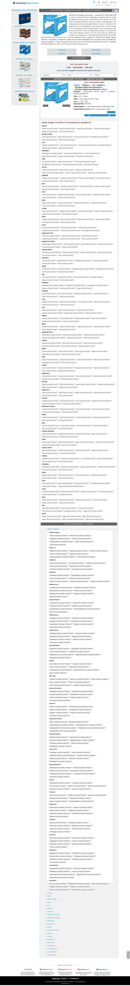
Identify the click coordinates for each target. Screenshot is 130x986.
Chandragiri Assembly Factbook (60, 752)
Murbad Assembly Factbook (69, 346)
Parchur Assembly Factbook (59, 554)
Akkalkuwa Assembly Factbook (51, 178)
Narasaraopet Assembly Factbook (81, 771)
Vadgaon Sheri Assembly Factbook (93, 511)
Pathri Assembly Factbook (65, 461)
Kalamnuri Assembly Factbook (102, 327)
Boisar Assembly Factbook (49, 368)
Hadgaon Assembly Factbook (68, 327)
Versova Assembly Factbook (90, 239)
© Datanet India (65, 983)
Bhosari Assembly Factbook (68, 219)
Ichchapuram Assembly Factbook (85, 588)
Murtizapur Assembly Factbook (51, 189)
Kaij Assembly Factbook (96, 277)
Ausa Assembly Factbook (49, 294)
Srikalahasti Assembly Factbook (82, 826)
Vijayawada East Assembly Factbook (89, 874)
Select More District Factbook (99, 115)
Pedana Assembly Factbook (79, 697)
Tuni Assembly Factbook (58, 862)
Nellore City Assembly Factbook (79, 682)
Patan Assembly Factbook (106, 492)
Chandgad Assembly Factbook (50, 401)
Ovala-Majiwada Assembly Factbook (73, 164)
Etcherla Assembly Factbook (59, 740)
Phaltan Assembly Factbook (50, 503)
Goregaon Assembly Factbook (50, 239)
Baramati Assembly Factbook (50, 318)
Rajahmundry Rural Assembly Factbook (88, 655)
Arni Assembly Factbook (49, 261)
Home (86, 115)
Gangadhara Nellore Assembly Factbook (63, 755)
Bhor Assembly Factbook (67, 318)
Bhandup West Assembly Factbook (52, 335)
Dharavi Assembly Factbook (89, 244)
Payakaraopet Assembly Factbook (61, 624)
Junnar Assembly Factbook (103, 219)
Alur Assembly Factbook (76, 563)
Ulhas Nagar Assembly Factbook (91, 230)
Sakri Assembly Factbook (103, 178)
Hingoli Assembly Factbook (85, 327)
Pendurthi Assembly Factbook (83, 624)
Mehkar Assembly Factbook (50, 387)
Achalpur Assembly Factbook (50, 129)
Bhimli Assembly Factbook (58, 722)
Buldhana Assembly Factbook (50, 384)
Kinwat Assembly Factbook (50, 329)
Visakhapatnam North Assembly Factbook (63, 728)
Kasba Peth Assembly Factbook (51, 508)
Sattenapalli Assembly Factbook (84, 774)
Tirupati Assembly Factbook (80, 829)
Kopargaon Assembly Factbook (66, 195)
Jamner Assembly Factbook (85, 360)
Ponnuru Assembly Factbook (81, 841)
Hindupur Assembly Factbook (83, 807)
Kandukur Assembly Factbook (80, 679)
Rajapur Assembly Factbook (99, 434)
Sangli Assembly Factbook (49, 486)
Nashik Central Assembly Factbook (85, 442)
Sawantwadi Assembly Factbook (69, 437)
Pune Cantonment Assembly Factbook (52, 511)
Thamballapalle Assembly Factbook (83, 890)
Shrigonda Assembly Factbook (84, 156)
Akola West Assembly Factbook (70, 186)
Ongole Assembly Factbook (59, 801)
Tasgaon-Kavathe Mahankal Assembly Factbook (71, 486)
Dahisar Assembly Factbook (84, 376)
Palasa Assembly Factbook (83, 591)
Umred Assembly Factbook (66, 478)
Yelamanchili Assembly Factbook (60, 627)
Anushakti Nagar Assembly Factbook (52, 244)
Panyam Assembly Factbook (79, 581)
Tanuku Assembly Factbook (84, 542)
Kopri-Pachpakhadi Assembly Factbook (85, 162)
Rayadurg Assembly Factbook (82, 636)
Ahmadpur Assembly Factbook (50, 145)
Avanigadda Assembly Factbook (60, 691)
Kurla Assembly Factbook (83, 409)
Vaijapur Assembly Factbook (85, 288)
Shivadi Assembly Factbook (50, 395)
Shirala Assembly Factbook (50, 470)
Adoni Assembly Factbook (58, 563)
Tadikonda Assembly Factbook (81, 844)
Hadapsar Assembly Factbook (85, 219)
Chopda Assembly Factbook (68, 360)
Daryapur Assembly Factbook (102, 129)
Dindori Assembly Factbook (67, 417)
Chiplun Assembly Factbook (50, 434)
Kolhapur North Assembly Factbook (102, 401)
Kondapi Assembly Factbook (59, 798)
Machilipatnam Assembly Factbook (81, 694)
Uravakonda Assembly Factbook (60, 642)
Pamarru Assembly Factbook (59, 697)
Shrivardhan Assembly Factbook (66, 206)
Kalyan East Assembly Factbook (88, 228)
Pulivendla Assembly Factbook (60, 716)
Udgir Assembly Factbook (66, 148)
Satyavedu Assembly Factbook (60, 826)
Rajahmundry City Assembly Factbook (62, 655)
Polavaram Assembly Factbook (60, 789)
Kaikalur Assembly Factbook (77, 786)
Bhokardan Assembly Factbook (68, 302)
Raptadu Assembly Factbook (59, 816)
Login (98, 2)
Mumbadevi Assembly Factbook (103, 393)
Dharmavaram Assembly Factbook (61, 807)
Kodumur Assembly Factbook (96, 563)
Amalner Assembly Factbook (50, 211)
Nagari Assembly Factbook (59, 758)
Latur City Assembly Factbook (68, 145)
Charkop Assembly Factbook (67, 376)
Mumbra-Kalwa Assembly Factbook (71, 230)
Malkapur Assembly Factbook (102, 360)
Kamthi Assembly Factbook (66, 475)
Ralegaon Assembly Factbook (100, 450)
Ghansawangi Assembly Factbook (70, 459)
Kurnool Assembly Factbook (59, 566)
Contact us (113, 2)
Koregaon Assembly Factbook (89, 492)
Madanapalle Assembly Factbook (79, 884)
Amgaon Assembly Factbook (66, 137)
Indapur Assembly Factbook (99, 318)
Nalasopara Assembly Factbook (84, 368)
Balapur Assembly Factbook (103, 186)
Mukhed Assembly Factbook (83, 351)
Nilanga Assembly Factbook (50, 148)
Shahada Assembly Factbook (50, 181)
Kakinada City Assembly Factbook (83, 853)
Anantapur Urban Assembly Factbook (62, 633)
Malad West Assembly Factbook (70, 379)
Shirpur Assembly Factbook (67, 181)
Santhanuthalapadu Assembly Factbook (63, 557)
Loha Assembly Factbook (104, 145)
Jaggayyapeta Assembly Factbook (61, 868)
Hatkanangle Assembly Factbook (51, 467)
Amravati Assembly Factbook (68, 129)
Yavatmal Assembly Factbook (67, 453)
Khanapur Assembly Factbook (65, 483)
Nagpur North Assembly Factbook (92, 516)
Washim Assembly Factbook (50, 453)
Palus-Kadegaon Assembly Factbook (100, 483)
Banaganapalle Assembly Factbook (83, 575)
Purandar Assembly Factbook (71, 321)
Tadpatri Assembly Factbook (82, 639)
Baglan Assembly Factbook (50, 310)
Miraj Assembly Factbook (82, 483)
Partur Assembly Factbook (49, 461)
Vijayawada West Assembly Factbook (62, 877)
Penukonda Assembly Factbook (60, 813)
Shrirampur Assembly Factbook (67, 197)
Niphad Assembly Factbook (49, 420)
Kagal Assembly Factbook (67, 401)
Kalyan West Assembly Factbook (51, 346)
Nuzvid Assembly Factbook (97, 786)
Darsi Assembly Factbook (58, 795)
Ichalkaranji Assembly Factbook (70, 467)
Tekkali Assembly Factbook (59, 597)
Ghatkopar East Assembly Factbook (73, 335)
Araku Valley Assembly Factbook (61, 664)
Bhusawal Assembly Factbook (50, 360)
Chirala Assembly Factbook (99, 551)
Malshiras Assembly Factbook (84, 500)
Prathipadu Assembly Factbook (60, 844)
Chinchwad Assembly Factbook (51, 426)
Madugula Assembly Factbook (60, 621)
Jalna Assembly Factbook (85, 302)
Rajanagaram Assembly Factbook (61, 658)
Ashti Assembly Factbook (49, 277)
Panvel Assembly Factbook (100, 426)
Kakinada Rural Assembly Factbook (61, 856)
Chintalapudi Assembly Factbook (60, 783)
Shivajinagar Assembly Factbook (73, 511)
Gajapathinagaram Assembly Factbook (82, 740)
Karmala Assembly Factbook (50, 500)
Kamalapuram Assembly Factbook (80, 710)
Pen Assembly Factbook (49, 206)
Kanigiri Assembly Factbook (97, 795)
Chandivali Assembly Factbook (50, 409)
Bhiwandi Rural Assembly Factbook (72, 343)
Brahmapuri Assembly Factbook (100, 137)
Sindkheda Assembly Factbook (93, 313)
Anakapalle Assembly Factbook (60, 618)
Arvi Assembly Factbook (49, 269)
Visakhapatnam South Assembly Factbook (92, 728)
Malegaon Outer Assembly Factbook (74, 313)
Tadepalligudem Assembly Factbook (62, 542)
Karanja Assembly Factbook (66, 450)
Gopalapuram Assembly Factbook (82, 649)
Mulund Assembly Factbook (75, 338)
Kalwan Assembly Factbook (84, 417)
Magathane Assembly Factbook (51, 379)
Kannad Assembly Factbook (68, 288)
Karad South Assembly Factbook (70, 492)
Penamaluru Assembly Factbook (60, 700)
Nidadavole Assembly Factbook (79, 652)
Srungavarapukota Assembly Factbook (62, 725)
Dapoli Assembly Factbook (65, 203)
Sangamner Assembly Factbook (102, 195)
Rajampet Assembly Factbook (80, 887)
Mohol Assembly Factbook (67, 170)
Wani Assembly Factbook (49, 263)
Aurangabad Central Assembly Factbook (53, 285)
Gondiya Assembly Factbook (88, 252)
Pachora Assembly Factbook (70, 214)
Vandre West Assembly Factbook (51, 412)
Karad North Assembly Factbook (51, 492)
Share (116, 10)
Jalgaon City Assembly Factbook (104, 211)
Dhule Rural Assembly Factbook (85, 310)
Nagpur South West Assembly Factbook (73, 519)
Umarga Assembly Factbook (67, 296)
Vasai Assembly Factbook (49, 371)
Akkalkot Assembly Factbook (50, 170)
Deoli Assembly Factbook (64, 269)
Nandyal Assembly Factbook (59, 581)
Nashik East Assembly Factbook (105, 442)
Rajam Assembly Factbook (80, 743)
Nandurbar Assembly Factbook (69, 178)
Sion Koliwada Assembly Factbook (51, 247)
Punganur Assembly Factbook (59, 887)
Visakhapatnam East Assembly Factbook (89, 725)
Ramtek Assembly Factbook (99, 475)
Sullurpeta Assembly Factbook (60, 829)
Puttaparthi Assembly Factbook (82, 813)
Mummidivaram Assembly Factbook (61, 609)
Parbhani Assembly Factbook (105, 459)
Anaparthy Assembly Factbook (60, 649)
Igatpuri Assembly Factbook (66, 442)
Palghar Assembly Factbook (102, 368)
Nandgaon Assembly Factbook (101, 417)
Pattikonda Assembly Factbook (60, 569)
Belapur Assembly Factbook (65, 162)
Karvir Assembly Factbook (83, 401)
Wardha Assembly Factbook (66, 272)
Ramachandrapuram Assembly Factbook (87, 609)
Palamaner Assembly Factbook (79, 758)
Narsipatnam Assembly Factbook (82, 621)
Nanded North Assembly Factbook (51, 354)
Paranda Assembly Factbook (101, 294)
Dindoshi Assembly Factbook (90, 236)
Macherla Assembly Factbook (59, 771)
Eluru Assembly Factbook (58, 786)
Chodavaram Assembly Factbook (83, 618)
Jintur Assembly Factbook (88, 459)
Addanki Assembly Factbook (59, 551)
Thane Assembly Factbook (91, 164)
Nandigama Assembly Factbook (60, 871)
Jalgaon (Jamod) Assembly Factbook (86, 384)
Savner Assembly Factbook (50, 478)
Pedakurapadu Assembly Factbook (61, 774)
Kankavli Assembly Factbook (67, 434)
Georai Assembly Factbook (80, 277)
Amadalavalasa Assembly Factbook (61, 588)
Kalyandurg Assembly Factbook (60, 636)
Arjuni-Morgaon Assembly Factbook (52, 252)
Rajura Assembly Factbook (101, 261)
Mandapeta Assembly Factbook (82, 606)
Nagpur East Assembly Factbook (72, 516)
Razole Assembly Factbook (59, 612)
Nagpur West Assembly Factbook (95, 519)
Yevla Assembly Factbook (66, 420)
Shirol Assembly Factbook (66, 470)
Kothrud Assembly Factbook (69, 508)
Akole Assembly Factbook (49, 195)
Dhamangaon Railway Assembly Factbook (83, 269)
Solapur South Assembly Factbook (97, 173)
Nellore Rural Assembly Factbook (61, 685)
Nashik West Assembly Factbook (51, 445)
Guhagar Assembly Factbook (82, 203)
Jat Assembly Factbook (49, 483)
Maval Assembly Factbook (84, 426)
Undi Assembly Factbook (58, 545)
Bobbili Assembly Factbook (59, 737)
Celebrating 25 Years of (60, 978)
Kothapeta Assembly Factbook (60, 606)
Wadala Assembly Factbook (70, 247)
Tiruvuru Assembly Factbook (81, 871)
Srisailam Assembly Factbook (100, 581)
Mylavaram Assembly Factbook (83, 868)
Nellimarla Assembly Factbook (60, 743)
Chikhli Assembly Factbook (67, 384)
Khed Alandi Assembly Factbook (51, 222)
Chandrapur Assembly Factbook (83, 261)
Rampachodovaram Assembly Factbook (87, 670)
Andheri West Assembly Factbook (71, 236)
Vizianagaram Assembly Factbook (61, 746)
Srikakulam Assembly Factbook (83, 594)
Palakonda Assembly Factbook (79, 667)
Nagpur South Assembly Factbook (51, 519)
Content (45, 106)
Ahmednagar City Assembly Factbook (52, 153)
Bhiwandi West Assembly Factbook (93, 343)
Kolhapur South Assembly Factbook (52, 404)
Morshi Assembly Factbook (50, 272)
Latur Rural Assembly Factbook (87, 145)
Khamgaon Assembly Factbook (106, 384)
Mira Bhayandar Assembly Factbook (52, 164)
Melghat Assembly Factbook (50, 131)
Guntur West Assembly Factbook (83, 838)
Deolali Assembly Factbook (49, 442)
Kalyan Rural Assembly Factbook (51, 230)
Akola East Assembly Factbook (51, 186)
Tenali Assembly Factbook (59, 847)
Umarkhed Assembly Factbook (67, 329)
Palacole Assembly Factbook (82, 539)
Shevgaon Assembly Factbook (66, 156)
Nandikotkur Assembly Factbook (79, 578)
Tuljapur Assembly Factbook (50, 296)
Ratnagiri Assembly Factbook (50, 437)
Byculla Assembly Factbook (50, 393)
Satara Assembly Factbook (50, 494)
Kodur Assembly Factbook (58, 884)
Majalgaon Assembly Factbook (50, 280)
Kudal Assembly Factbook (83, 434)
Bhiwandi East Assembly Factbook (52, 343)
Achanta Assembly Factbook (59, 536)
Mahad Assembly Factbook (99, 203)
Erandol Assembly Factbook (86, 211)
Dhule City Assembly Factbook (67, 310)
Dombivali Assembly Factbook (69, 228)
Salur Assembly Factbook (58, 673)
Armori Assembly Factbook (82, 137)
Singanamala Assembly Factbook (60, 639)
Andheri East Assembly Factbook (51, 236)
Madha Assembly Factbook (67, 500)
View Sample (66, 106)
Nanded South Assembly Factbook (71, 354)
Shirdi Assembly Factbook (49, 197)
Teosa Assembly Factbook (66, 131)
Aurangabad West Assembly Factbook (98, 285)
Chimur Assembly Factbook (50, 140)
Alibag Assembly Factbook (49, 203)
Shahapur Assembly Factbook (86, 346)
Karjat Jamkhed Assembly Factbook (74, 153)
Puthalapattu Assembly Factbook (61, 761)
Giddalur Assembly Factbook (77, 795)
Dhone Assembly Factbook (59, 578)
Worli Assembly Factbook (66, 395)
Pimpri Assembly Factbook (49, 428)
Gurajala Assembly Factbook (82, 768)
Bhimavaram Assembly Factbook (81, 536)
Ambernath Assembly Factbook (51, 228)
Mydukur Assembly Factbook (59, 713)
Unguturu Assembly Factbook (81, 789)
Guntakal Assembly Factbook (85, 633)
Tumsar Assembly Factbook (66, 255)
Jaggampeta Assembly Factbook (60, 853)
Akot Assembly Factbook (87, 186)
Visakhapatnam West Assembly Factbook (63, 731)
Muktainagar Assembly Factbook (51, 362)
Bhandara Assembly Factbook (71, 252)
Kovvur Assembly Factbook (59, 652)
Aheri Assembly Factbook (49, 137)
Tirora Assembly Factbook (49, 255)
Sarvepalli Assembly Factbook (78, 823)
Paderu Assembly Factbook (59, 667)
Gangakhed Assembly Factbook (51, 459)
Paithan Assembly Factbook (102, 302)
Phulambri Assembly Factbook (50, 305)
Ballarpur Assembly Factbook (65, 261)
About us (105, 2)
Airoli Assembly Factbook (49, 162)
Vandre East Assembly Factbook (101, 409)
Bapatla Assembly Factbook (79, 551)
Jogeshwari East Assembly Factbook (70, 239)
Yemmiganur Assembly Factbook (82, 569)
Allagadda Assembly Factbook (60, 575)
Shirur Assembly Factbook (68, 222)
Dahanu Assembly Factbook (66, 368)
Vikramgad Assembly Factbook (66, 371)
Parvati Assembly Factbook (86, 508)
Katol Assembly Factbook (82, 475)
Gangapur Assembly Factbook (50, 288)
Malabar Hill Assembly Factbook (84, 393)
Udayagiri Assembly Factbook (83, 685)
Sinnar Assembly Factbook (69, 445)
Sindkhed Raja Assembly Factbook (68, 387)
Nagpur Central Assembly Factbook (52, 516)
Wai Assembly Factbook (65, 494)
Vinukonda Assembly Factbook (60, 777)
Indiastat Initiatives (65, 965)
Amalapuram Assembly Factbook (61, 603)
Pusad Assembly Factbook (82, 450)
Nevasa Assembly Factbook (84, 195)
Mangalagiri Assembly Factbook (60, 841)
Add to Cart (111, 112)
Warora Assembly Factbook (65, 263)
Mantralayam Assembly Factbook (81, 566)
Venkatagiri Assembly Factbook (60, 832)
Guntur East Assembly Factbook (60, 838)
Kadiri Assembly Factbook (58, 810)
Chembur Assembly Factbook (72, 244)
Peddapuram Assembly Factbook (85, 856)
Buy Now (112, 115)
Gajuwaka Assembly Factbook (79, 722)
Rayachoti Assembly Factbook (60, 890)
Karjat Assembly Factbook (68, 426)
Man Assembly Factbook (101, 500)
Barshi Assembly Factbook (65, 294)
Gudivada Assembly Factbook (59, 694)
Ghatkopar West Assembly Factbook (94, 335)
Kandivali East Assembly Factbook (102, 376)
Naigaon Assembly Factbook (100, 351)
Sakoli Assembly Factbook (105, 252)
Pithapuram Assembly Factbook (60, 859)
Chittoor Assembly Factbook (81, 752)
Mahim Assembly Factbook (105, 244)
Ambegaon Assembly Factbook (50, 219)
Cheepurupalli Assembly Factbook (80, 737)
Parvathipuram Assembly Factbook (61, 670)
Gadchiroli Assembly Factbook (67, 140)
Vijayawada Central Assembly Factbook (63, 874)
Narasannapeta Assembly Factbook (61, 591)
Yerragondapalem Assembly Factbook (81, 801)
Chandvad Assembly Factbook (50, 417)
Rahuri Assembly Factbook (49, 156)
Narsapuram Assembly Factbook (60, 539)
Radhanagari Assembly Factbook (72, 404)
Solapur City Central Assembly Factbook (53, 173)
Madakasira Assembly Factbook (78, 810)
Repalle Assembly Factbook (78, 554)
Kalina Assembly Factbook (67, 409)
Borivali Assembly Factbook (50, 376)
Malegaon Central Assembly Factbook (52, 313)
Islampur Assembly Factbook (88, 467)
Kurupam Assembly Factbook (82, 664)
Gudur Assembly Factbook (58, 823)
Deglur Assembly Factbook (66, 351)
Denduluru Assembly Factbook (82, 783)
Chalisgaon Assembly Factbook (68, 211)
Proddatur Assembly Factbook (80, 713)
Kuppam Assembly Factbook (86, 755)
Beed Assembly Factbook (65, 277)
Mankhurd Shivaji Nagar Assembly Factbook (54, 338)
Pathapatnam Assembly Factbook (61, 594)
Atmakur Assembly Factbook (59, 679)
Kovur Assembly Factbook (58, 682)
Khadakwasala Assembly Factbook (52, 321)
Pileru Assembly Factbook (100, 884)
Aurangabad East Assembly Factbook (75, 285)
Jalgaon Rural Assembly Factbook (51, 214)
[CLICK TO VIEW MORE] (25, 14)
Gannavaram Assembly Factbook (83, 603)
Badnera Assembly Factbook (85, 129)
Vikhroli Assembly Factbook (91, 338)
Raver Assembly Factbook (69, 362)
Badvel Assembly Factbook (59, 707)
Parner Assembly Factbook (92, 153)
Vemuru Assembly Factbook (86, 557)
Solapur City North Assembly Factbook (76, 173)
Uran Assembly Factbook (65, 428)
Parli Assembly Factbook (67, 280)
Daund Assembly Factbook (82, 318)
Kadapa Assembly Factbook (59, 710)
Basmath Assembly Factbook (50, 327)
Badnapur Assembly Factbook (50, 302)
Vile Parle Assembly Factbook (70, 412)
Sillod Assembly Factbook (67, 305)
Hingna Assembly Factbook (50, 475)
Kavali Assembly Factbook (100, 679)
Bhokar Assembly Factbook (50, 351)
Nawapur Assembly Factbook (87, 178)
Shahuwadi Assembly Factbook (106, 467)
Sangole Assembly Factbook (67, 503)
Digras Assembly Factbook (49, 450)
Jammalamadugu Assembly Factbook (81, 707)
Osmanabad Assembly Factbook (83, 294)
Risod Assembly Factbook (68, 189)
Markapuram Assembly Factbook (80, 798)
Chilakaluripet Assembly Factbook (61, 768)
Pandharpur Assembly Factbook (84, 170)
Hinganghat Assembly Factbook (105, 269)
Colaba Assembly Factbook (66, 393)
